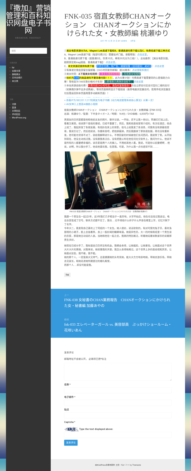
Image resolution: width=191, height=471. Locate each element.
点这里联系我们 (140, 70)
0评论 (133, 41)
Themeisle (136, 465)
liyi (13, 67)
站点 (66, 409)
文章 (16, 111)
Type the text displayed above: (96, 429)
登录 (14, 107)
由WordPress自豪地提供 (105, 465)
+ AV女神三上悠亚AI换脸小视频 (81, 104)
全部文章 (16, 71)
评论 (16, 114)
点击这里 (142, 54)
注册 (14, 104)
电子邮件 (69, 397)
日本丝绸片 (17, 77)
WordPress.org (19, 117)
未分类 (15, 81)
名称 (67, 384)
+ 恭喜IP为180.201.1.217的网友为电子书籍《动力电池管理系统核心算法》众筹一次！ (109, 100)
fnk (67, 274)
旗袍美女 (16, 74)
